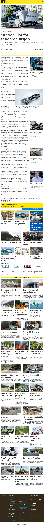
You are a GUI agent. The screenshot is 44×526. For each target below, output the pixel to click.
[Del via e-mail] (41, 49)
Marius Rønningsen (23, 507)
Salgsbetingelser (22, 514)
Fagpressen (15, 511)
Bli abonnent (33, 1)
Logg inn (28, 1)
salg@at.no (23, 511)
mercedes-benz (18, 198)
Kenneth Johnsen (33, 515)
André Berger (21, 503)
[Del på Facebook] (35, 49)
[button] (1, 265)
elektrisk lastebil (4, 198)
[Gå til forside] (13, 1)
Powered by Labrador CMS (22, 524)
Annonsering (21, 517)
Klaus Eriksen (10, 499)
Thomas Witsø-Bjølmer (12, 503)
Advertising (21, 519)
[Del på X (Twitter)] (37, 49)
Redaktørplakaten (11, 517)
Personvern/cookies (12, 520)
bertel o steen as (36, 198)
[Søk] (38, 2)
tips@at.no (10, 507)
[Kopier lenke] (42, 49)
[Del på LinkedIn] (39, 49)
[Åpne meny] (42, 2)
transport (12, 198)
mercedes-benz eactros (27, 198)
